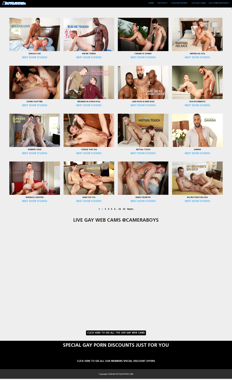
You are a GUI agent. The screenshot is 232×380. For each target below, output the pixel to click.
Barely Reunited (143, 197)
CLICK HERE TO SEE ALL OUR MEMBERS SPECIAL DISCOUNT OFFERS (116, 361)
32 (120, 209)
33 (124, 209)
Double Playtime (35, 102)
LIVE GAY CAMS (199, 3)
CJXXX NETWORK (179, 3)
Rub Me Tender (89, 54)
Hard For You (88, 197)
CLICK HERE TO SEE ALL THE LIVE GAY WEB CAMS (116, 333)
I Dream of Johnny (143, 54)
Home (151, 3)
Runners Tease (34, 150)
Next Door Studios (34, 57)
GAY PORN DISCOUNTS (219, 3)
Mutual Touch (143, 150)
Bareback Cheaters (35, 197)
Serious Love (35, 54)
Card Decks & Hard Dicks (143, 102)
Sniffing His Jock (197, 54)
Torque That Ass (89, 150)
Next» (130, 209)
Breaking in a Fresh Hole (88, 102)
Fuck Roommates (197, 102)
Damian (197, 150)
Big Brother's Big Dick (197, 197)
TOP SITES (161, 3)
